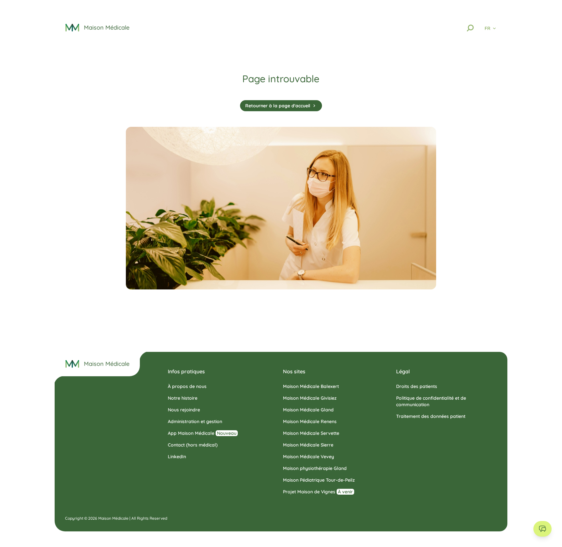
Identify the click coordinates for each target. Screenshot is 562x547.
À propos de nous (187, 386)
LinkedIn (177, 457)
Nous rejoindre (184, 410)
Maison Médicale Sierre (308, 445)
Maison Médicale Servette (311, 433)
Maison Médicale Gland (308, 410)
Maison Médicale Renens (310, 421)
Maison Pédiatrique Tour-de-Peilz (319, 480)
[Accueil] (72, 363)
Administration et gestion (195, 421)
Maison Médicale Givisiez (310, 398)
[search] (470, 27)
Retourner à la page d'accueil (277, 106)
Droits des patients (416, 386)
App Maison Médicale (202, 433)
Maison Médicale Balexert (311, 386)
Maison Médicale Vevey (308, 457)
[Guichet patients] (542, 529)
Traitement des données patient (430, 416)
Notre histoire (182, 398)
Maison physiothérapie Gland (315, 468)
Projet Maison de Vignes (318, 492)
